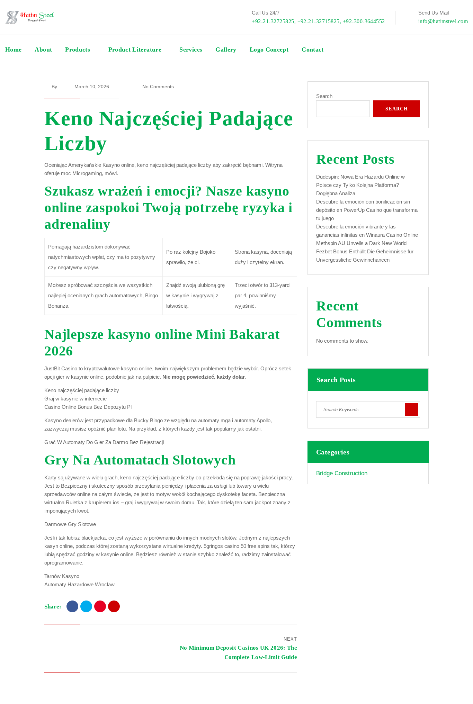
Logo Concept (269, 49)
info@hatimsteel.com (443, 21)
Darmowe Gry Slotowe (70, 524)
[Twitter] (86, 606)
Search (324, 96)
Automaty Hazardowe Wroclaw (79, 584)
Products (77, 49)
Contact (313, 49)
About (43, 49)
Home (13, 49)
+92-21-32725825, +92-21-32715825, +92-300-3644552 (318, 21)
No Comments (158, 86)
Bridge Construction (341, 473)
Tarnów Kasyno (61, 576)
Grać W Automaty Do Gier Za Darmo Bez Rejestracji (104, 442)
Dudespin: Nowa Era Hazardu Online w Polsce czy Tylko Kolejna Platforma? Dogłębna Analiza (360, 185)
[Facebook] (72, 606)
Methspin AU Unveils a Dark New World (361, 243)
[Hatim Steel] (29, 17)
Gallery (226, 49)
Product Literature (134, 49)
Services (190, 49)
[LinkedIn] (114, 606)
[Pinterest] (100, 606)
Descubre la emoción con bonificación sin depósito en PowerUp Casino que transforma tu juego (367, 210)
